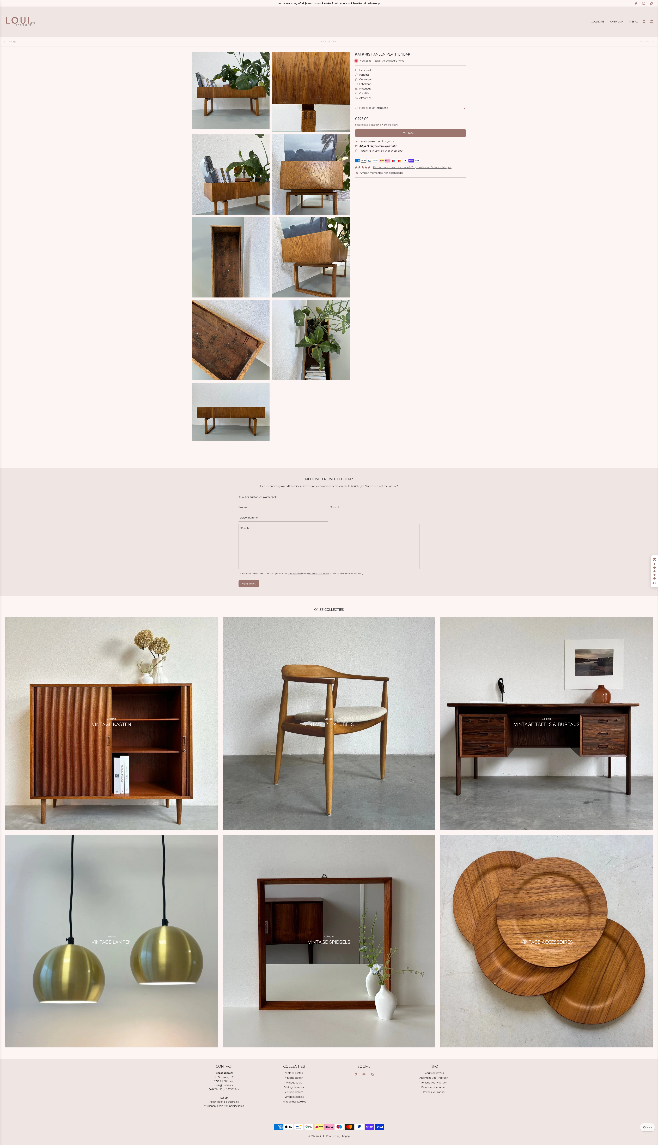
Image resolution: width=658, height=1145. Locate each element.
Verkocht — (382, 60)
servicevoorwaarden (318, 573)
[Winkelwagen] (651, 21)
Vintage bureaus (294, 1087)
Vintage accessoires (294, 1101)
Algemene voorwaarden (433, 1077)
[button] (654, 571)
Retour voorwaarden (433, 1087)
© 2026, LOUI (314, 1136)
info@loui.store (224, 1085)
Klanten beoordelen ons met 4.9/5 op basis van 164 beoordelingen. (412, 167)
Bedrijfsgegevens (434, 1073)
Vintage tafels (294, 1082)
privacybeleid (295, 573)
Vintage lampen (294, 1092)
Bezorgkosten (362, 124)
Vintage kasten (294, 1073)
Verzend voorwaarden (434, 1082)
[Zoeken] (644, 21)
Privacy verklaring (433, 1092)
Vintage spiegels (294, 1096)
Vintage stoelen (294, 1077)
